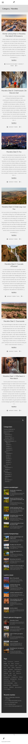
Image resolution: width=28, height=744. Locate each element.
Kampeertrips (8, 436)
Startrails (20, 679)
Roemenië (8, 462)
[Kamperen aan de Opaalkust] (6, 567)
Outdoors (6, 433)
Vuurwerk (6, 687)
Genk (16, 665)
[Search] (22, 420)
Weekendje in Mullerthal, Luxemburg (16, 491)
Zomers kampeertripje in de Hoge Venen (16, 537)
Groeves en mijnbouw (8, 429)
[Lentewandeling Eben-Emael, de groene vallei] (6, 525)
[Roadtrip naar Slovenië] (6, 546)
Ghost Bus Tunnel (14, 620)
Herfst (5, 667)
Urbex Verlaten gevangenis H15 (16, 634)
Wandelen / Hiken (8, 438)
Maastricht (18, 673)
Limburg (6, 673)
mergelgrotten (14, 677)
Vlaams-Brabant (7, 685)
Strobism (13, 681)
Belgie (7, 442)
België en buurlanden (11, 64)
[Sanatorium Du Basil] (6, 628)
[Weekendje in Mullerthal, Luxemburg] (6, 492)
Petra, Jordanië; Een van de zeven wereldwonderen (16, 599)
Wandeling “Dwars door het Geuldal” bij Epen (16, 516)
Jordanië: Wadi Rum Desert (16, 592)
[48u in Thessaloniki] (6, 579)
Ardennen (17, 661)
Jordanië (8, 455)
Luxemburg (8, 448)
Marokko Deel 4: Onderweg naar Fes (14, 208)
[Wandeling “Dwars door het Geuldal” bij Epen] (6, 517)
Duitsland (8, 444)
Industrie (6, 669)
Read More (14, 60)
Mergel (14, 675)
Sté (5, 704)
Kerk (14, 671)
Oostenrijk (8, 458)
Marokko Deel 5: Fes (14, 152)
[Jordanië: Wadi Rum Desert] (6, 594)
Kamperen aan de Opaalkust (17, 565)
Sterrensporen (8, 479)
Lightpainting (7, 476)
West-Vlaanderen (18, 687)
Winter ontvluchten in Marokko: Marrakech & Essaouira (14, 35)
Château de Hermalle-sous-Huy (14, 700)
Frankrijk (8, 446)
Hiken (9, 667)
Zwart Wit (7, 481)
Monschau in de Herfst (15, 559)
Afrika (5, 661)
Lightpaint (18, 671)
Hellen (6, 697)
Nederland (8, 450)
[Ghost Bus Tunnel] (6, 622)
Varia (18, 296)
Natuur (21, 677)
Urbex (5, 466)
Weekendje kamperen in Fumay (16, 552)
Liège (10, 673)
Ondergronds (8, 467)
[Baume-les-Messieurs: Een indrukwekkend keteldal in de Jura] (6, 500)
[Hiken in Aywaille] (6, 643)
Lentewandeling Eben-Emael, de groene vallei (17, 523)
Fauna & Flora (8, 434)
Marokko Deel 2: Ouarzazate (14, 321)
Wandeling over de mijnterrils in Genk (17, 648)
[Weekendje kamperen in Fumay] (6, 553)
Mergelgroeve (7, 677)
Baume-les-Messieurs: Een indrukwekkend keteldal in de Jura (17, 500)
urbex (15, 683)
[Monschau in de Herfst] (6, 560)
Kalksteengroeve (18, 669)
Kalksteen (11, 669)
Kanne (5, 671)
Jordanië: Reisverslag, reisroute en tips (15, 585)
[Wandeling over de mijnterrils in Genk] (6, 650)
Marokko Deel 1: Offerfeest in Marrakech (14, 377)
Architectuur (7, 472)
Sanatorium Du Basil (15, 627)
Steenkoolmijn (7, 681)
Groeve (20, 665)
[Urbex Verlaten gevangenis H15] (6, 635)
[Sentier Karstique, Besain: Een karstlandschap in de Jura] (6, 509)
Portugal (8, 460)
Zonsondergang (7, 689)
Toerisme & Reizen (8, 439)
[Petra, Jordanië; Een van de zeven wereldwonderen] (6, 601)
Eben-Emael (6, 665)
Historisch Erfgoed (8, 431)
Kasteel (9, 671)
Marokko (20, 64)
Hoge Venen (18, 667)
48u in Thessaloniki (14, 578)
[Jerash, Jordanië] (6, 609)
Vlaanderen (15, 685)
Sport (6, 478)
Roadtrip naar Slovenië (15, 544)
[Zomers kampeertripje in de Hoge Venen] (6, 538)
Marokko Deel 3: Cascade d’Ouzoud (14, 265)
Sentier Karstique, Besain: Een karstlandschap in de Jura (17, 508)
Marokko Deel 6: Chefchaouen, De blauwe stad (14, 92)
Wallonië (11, 687)
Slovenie (7, 464)
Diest (12, 663)
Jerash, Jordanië (14, 608)
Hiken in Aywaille (14, 641)
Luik (14, 673)
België (5, 663)
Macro (5, 675)
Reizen (12, 65)
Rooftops (7, 469)
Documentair (7, 474)
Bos (9, 663)
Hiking (13, 667)
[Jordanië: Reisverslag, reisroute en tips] (6, 586)
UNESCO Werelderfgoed (8, 683)
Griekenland (8, 453)
